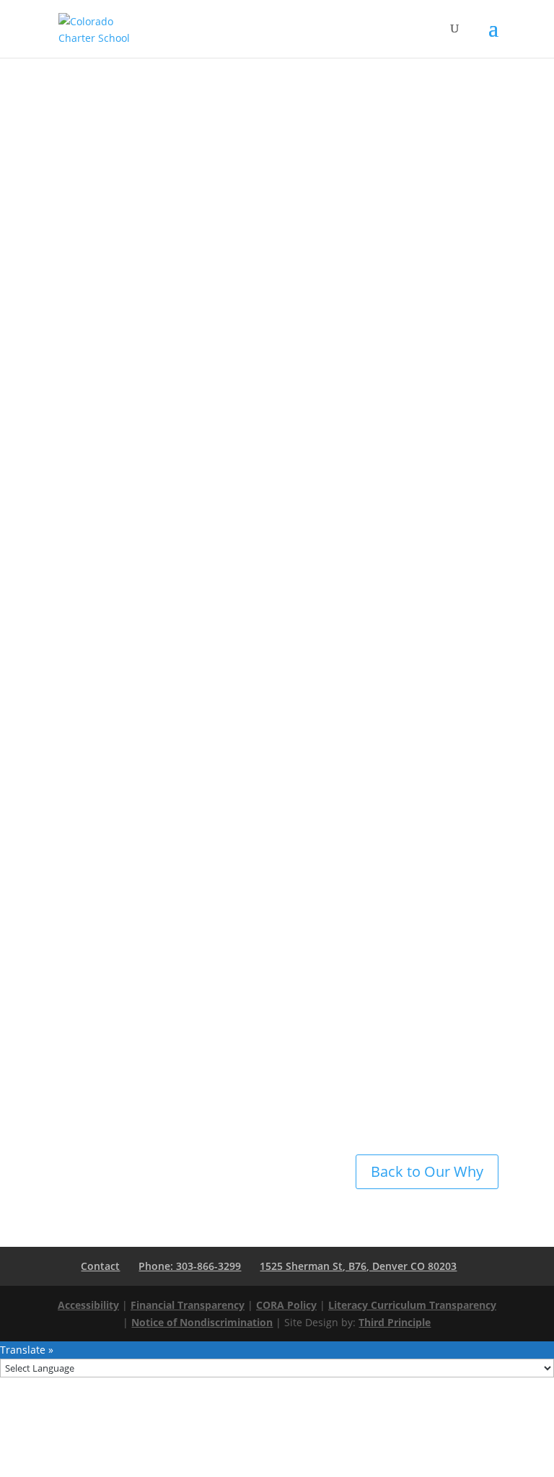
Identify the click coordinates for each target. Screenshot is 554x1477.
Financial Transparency (188, 1305)
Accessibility (88, 1305)
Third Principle (395, 1322)
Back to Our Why (427, 1171)
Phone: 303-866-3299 (189, 1266)
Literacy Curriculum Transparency (412, 1305)
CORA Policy (286, 1305)
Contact (100, 1266)
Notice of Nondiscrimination (202, 1322)
